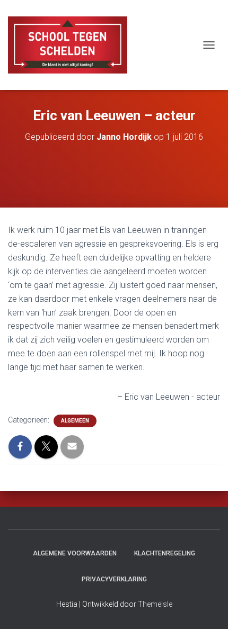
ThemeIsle (155, 604)
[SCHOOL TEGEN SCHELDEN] (71, 45)
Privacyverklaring (114, 579)
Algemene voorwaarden (75, 553)
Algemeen (75, 421)
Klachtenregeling (164, 553)
